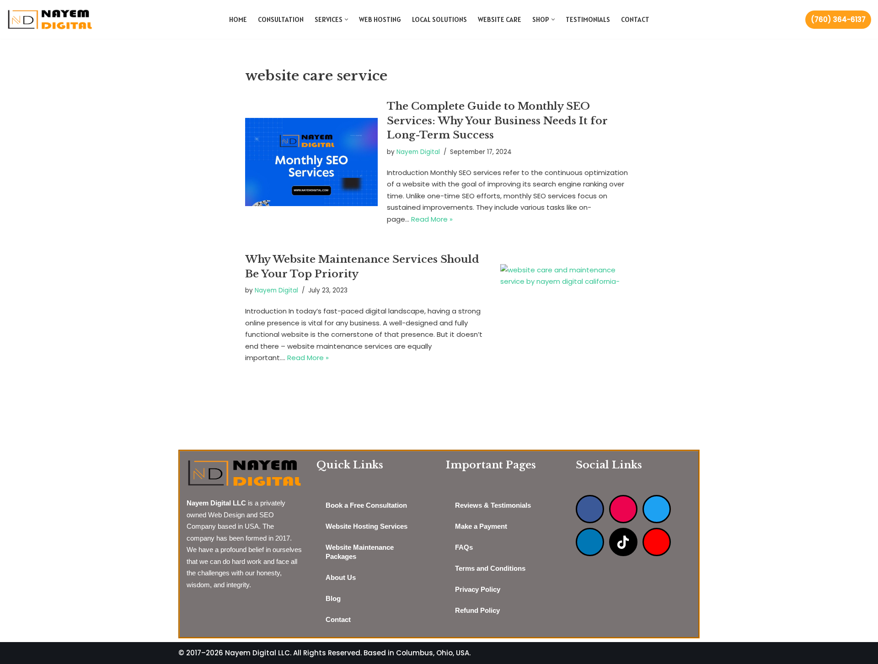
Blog (333, 598)
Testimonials (588, 19)
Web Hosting (380, 19)
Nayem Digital (418, 152)
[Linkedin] (590, 542)
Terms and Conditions (490, 568)
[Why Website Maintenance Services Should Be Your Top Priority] (566, 308)
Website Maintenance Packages (360, 551)
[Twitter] (656, 509)
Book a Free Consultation (366, 505)
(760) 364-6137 (838, 19)
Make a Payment (481, 526)
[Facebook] (590, 509)
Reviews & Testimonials (493, 505)
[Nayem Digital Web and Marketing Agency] (50, 19)
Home (238, 19)
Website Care (499, 19)
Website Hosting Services (366, 526)
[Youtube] (656, 542)
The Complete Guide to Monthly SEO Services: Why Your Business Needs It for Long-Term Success (497, 120)
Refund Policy (477, 610)
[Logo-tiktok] (623, 542)
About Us (341, 577)
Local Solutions (439, 19)
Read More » (432, 219)
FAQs (464, 547)
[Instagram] (623, 509)
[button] (346, 19)
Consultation (281, 19)
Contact (635, 19)
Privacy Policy (477, 589)
